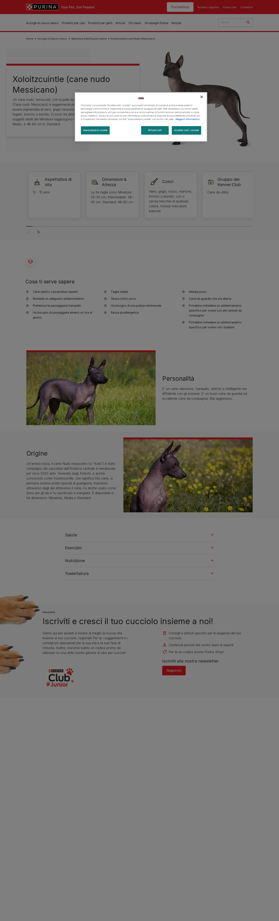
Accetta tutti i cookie (186, 130)
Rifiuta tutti (155, 130)
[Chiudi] (201, 96)
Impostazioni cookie (95, 130)
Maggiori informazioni (187, 119)
